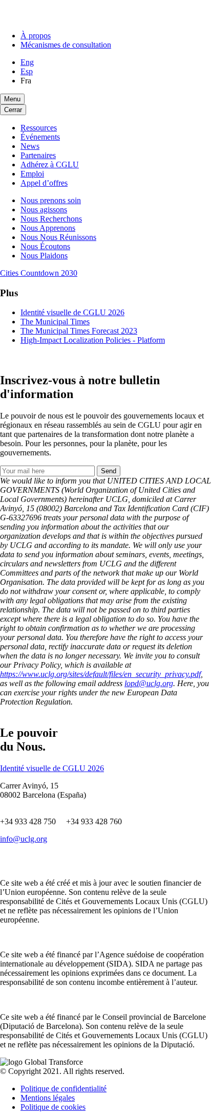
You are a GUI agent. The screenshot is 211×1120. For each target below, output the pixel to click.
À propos (35, 35)
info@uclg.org (23, 838)
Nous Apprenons (47, 228)
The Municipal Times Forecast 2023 (78, 330)
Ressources (38, 127)
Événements (40, 137)
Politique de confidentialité (63, 1088)
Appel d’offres (44, 183)
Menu (12, 99)
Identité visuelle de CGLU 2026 (72, 312)
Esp (26, 71)
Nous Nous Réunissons (58, 237)
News (29, 146)
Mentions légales (47, 1097)
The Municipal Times (55, 321)
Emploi (32, 173)
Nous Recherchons (51, 218)
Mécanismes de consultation (65, 44)
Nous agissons (43, 209)
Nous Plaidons (44, 255)
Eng (27, 62)
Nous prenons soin (50, 200)
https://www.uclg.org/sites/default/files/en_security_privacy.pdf (100, 674)
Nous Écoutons (45, 246)
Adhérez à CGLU (49, 164)
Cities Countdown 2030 (38, 273)
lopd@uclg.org (148, 683)
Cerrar (13, 110)
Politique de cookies (53, 1107)
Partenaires (38, 155)
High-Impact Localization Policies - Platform (92, 340)
